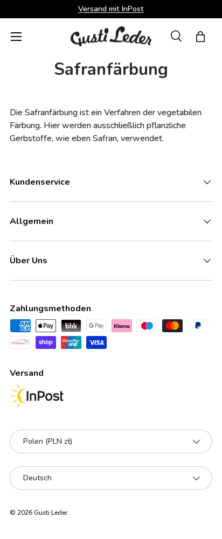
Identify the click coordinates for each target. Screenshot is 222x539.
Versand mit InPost (111, 8)
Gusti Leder (50, 512)
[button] (200, 36)
